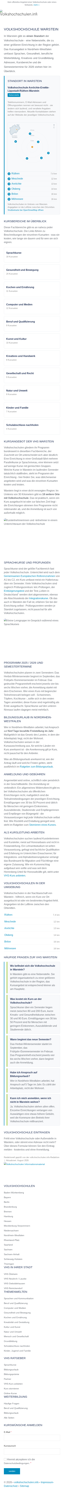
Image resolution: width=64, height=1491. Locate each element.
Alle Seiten (9, 1417)
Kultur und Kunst (12, 1327)
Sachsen (8, 1249)
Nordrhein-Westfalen (14, 1235)
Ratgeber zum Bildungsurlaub (36, 766)
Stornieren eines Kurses (42, 824)
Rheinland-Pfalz (11, 1240)
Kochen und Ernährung (15, 1317)
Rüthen (14, 173)
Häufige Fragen (11, 1403)
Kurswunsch (10, 1446)
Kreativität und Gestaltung (16, 1322)
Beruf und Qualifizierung (16, 1303)
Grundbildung (10, 1341)
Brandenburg (10, 1207)
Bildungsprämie (11, 1374)
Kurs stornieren (11, 1388)
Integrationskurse (38, 598)
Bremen (8, 1211)
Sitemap (24, 1486)
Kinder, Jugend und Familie (17, 1351)
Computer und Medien (15, 1308)
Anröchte (15, 183)
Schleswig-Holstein (13, 1259)
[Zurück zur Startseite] (18, 13)
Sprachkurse (10, 1365)
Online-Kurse (10, 1393)
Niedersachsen (11, 1230)
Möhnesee (16, 199)
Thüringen (9, 1264)
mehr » (36, 5)
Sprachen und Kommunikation (19, 1298)
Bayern (7, 1197)
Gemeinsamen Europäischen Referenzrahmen (29, 576)
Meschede (16, 178)
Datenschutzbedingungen (16, 1463)
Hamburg (8, 1216)
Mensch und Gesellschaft (16, 1336)
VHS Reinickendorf (13, 1288)
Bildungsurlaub (11, 1369)
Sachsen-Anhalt (11, 1254)
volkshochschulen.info (26, 1482)
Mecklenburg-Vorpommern (17, 1226)
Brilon (13, 194)
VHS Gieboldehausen (14, 1283)
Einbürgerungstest (14, 591)
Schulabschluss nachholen (17, 1346)
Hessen (7, 1221)
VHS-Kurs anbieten (14, 875)
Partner (7, 1379)
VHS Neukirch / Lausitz (15, 1278)
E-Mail (7, 1432)
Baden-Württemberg (14, 1192)
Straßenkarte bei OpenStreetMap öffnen (25, 210)
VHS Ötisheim (11, 1274)
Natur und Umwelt (13, 1332)
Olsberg (14, 188)
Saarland (8, 1245)
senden (12, 1471)
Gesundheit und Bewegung (17, 1312)
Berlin (6, 1202)
